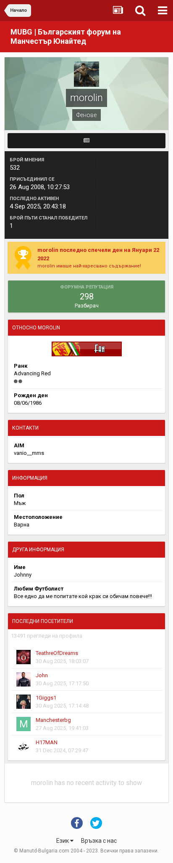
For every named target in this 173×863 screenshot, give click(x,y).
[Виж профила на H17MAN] (23, 746)
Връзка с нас (99, 840)
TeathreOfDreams (57, 653)
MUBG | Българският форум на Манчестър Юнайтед (65, 36)
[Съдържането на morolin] (86, 140)
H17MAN (47, 742)
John (42, 675)
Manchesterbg (53, 720)
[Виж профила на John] (23, 679)
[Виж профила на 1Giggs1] (23, 702)
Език (63, 840)
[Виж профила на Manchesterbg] (23, 724)
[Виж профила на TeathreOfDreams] (23, 657)
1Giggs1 (46, 698)
